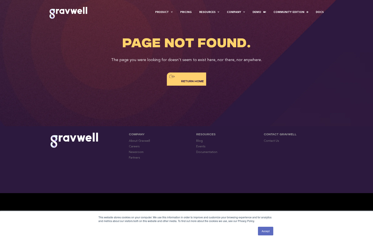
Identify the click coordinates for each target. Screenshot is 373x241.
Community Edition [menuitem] (288, 12)
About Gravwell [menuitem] (139, 140)
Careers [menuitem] (134, 146)
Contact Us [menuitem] (271, 140)
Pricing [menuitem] (186, 12)
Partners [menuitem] (134, 157)
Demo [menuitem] (257, 12)
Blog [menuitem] (199, 140)
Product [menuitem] (162, 12)
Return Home (192, 81)
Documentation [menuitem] (206, 152)
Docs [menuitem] (320, 12)
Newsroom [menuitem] (136, 152)
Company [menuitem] (234, 12)
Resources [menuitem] (207, 12)
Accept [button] (266, 231)
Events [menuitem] (200, 146)
